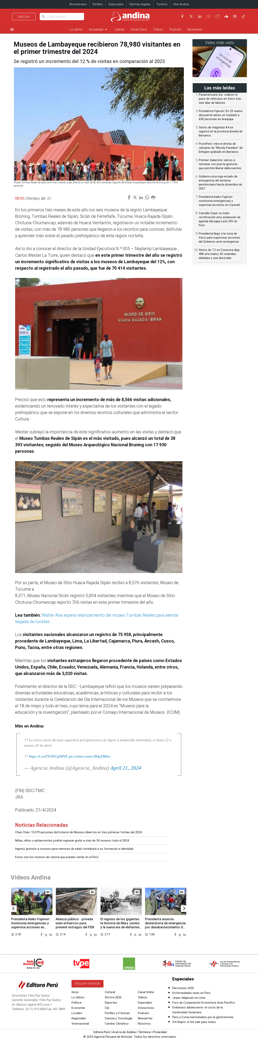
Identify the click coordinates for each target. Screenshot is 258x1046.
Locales (77, 1013)
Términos (144, 1032)
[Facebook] (182, 16)
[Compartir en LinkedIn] (51, 934)
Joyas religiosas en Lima (188, 998)
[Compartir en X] (46, 934)
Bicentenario (78, 4)
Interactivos (146, 1008)
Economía (78, 1008)
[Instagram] (217, 16)
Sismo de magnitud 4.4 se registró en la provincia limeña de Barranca (220, 131)
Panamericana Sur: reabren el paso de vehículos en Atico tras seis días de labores (220, 99)
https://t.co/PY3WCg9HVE (48, 756)
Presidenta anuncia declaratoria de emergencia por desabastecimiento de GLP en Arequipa (165, 925)
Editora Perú (102, 1032)
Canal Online (139, 29)
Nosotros (144, 1023)
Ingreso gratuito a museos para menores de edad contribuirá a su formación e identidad (74, 849)
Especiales (116, 4)
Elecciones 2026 (183, 988)
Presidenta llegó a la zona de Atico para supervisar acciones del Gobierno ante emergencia (219, 237)
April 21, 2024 (125, 768)
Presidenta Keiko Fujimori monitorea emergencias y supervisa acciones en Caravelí (30, 925)
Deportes (111, 1002)
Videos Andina (31, 877)
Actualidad (98, 29)
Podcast (175, 29)
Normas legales (140, 4)
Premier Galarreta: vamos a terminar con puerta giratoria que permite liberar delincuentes (220, 164)
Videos (158, 29)
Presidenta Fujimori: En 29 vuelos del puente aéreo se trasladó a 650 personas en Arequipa (220, 115)
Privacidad (160, 1032)
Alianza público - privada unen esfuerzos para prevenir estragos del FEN (75, 923)
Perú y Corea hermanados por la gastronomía (202, 1017)
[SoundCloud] (226, 16)
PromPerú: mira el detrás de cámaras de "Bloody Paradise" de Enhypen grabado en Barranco (221, 148)
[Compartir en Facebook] (42, 934)
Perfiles (98, 4)
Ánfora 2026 (113, 997)
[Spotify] (235, 16)
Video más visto (219, 42)
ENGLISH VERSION (87, 983)
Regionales (79, 1018)
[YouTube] (209, 16)
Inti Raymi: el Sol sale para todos (194, 1022)
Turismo (161, 4)
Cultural (110, 992)
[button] (13, 908)
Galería (119, 29)
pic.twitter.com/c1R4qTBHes (89, 756)
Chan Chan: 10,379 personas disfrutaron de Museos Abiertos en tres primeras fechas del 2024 (78, 832)
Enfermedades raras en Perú (191, 993)
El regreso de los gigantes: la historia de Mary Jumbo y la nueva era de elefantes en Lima (120, 925)
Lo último (76, 29)
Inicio (75, 992)
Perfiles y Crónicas (117, 1013)
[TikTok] (243, 16)
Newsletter (194, 29)
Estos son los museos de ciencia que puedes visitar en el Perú (56, 857)
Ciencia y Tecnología (118, 1018)
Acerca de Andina (124, 1032)
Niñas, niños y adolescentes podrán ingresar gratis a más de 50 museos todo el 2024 (72, 840)
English (24, 16)
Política (76, 1002)
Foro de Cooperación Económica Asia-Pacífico (203, 1002)
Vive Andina (181, 4)
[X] (191, 16)
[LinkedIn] (200, 16)
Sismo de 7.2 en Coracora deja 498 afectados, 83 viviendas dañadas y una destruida (219, 254)
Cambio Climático (117, 1023)
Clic (107, 1008)
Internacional (80, 1023)
